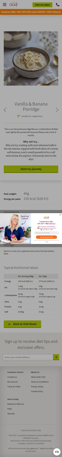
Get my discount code (46, 237)
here (47, 241)
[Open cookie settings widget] (56, 452)
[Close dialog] (60, 214)
